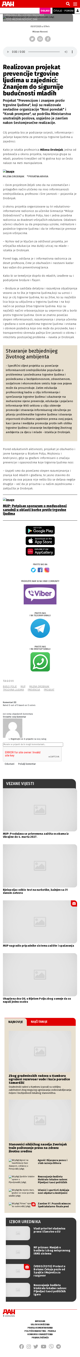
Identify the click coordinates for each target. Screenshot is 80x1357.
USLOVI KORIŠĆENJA (40, 1324)
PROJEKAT (49, 689)
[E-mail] (40, 39)
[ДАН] (8, 4)
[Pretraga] (68, 4)
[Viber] (51, 1348)
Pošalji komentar (27, 764)
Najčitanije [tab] (39, 1021)
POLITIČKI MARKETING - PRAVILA (40, 1331)
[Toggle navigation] (75, 4)
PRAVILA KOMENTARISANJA (40, 1328)
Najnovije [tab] (15, 1022)
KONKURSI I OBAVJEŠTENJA (40, 1334)
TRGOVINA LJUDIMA (13, 689)
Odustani (9, 764)
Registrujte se (17, 739)
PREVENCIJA (34, 689)
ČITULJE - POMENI (63, 10)
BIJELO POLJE (10, 686)
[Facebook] (48, 39)
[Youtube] (43, 1348)
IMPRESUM (40, 1321)
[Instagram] (29, 1348)
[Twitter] (32, 39)
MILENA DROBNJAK (39, 686)
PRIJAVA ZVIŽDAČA (40, 1337)
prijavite (30, 739)
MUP (23, 686)
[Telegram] (58, 1348)
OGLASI (45, 10)
